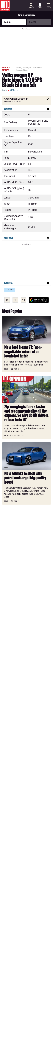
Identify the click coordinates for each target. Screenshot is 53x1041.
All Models (14, 90)
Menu (49, 8)
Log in (40, 8)
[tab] (26, 109)
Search (31, 8)
